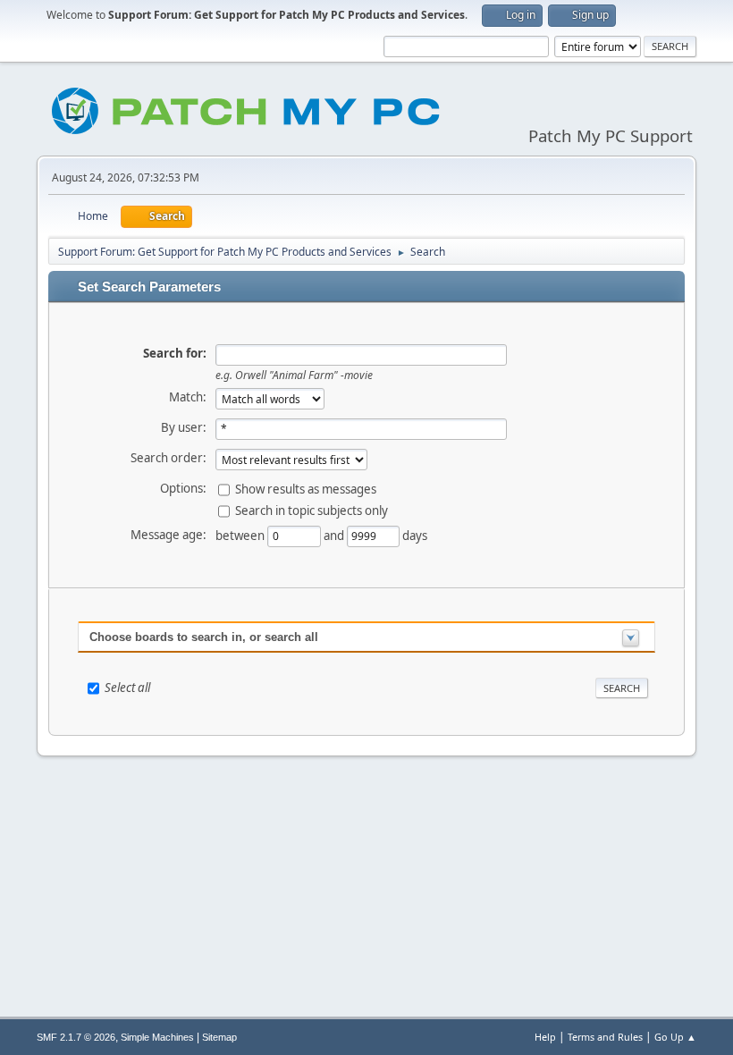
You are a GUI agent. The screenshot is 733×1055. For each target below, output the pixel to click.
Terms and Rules (605, 1036)
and (335, 535)
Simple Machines (157, 1037)
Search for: (174, 353)
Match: (187, 397)
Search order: (168, 458)
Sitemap (219, 1037)
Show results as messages (305, 488)
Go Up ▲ (675, 1036)
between (241, 535)
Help (545, 1036)
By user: (183, 427)
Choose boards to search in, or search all (203, 637)
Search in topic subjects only (311, 510)
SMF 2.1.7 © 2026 (76, 1037)
